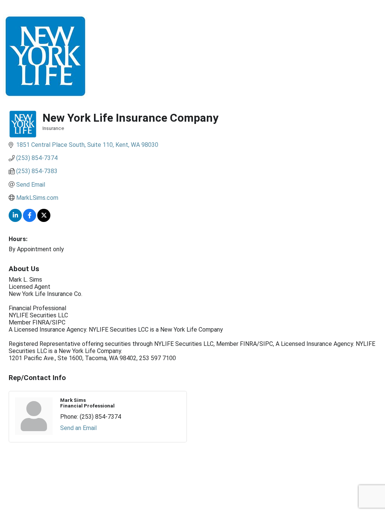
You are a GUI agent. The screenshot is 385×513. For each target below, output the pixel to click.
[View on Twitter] (43, 219)
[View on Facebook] (29, 219)
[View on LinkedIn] (15, 219)
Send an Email (78, 428)
